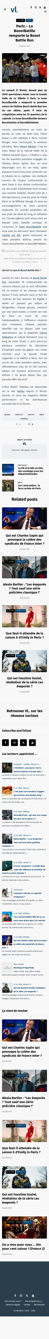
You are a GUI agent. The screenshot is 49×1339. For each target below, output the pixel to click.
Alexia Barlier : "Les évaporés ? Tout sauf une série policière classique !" (24, 588)
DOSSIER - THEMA (22, 764)
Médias (20, 513)
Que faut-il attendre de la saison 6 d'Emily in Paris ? (21, 1150)
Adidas (20, 391)
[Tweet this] (32, 424)
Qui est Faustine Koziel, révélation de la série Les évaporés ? (24, 682)
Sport (29, 20)
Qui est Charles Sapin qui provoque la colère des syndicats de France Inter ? (25, 539)
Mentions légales (13, 1304)
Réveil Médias (28, 146)
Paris (42, 415)
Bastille (19, 415)
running (24, 419)
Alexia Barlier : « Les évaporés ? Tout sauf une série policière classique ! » (22, 842)
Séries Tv (21, 562)
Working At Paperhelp (24, 968)
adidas (7, 415)
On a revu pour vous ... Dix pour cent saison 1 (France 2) (23, 1247)
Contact (27, 1304)
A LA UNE (20, 20)
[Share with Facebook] (29, 424)
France (26, 788)
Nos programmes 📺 (34, 1301)
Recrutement (39, 1304)
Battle (31, 415)
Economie (18, 890)
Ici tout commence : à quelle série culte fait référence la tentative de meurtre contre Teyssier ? (23, 869)
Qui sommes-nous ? (13, 1301)
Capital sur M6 (11, 235)
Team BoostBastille (30, 226)
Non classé (19, 964)
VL (24, 443)
